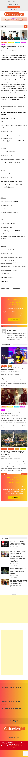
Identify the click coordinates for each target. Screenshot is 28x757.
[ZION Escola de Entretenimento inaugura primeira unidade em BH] (14, 355)
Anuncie (18, 3)
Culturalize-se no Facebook (11, 687)
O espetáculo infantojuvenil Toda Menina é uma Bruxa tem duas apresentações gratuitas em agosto (18, 582)
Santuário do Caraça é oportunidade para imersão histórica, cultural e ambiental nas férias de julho (13, 453)
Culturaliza (4, 42)
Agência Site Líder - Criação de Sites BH (19, 746)
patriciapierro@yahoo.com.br (8, 141)
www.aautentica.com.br (6, 277)
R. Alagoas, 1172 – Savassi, (19, 266)
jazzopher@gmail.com (6, 263)
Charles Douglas (15, 371)
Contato (13, 3)
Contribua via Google (14, 7)
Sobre (9, 3)
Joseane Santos (11, 331)
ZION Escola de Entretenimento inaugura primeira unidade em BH (13, 369)
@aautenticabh (4, 281)
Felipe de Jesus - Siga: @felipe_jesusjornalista (10, 458)
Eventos (18, 42)
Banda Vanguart (14, 326)
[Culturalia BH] (14, 728)
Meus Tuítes (3, 704)
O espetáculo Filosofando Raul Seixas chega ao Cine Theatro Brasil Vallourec (17, 543)
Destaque (3, 406)
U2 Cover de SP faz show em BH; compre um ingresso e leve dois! (14, 413)
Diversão (11, 42)
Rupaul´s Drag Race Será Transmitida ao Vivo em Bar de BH (24, 474)
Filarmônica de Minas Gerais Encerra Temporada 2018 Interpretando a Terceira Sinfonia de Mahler (5, 474)
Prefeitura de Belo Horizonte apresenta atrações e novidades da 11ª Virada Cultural (18, 571)
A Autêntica (7, 326)
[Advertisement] (14, 521)
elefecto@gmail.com (17, 236)
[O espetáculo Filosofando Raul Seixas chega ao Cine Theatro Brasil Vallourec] (5, 544)
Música (23, 42)
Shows (2, 44)
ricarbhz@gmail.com (9, 187)
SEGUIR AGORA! (14, 320)
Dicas (10, 365)
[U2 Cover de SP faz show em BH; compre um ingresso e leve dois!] (14, 396)
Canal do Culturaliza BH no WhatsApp (14, 4)
